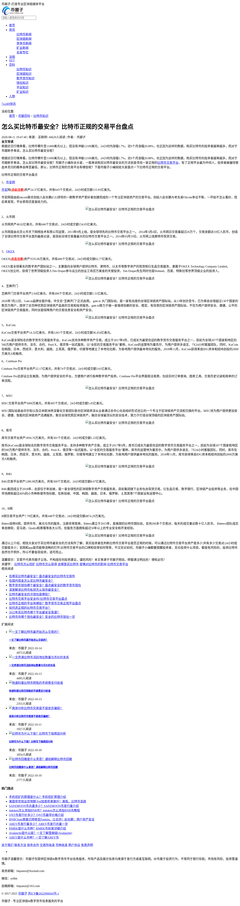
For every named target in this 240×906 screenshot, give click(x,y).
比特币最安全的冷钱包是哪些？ (30, 594)
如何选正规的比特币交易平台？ (30, 607)
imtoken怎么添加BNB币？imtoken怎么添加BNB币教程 (44, 810)
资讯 (12, 29)
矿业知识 (22, 91)
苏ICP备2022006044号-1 (43, 893)
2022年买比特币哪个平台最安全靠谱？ (34, 612)
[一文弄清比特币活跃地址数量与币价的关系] (39, 657)
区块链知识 (24, 73)
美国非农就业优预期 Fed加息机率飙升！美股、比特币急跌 (47, 801)
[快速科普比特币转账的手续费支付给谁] (36, 682)
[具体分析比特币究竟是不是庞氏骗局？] (36, 708)
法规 (12, 56)
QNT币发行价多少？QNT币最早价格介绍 (36, 815)
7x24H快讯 (9, 103)
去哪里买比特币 (68, 564)
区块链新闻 (24, 38)
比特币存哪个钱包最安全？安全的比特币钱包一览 (42, 616)
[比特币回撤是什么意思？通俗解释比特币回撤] (40, 759)
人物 (12, 96)
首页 (12, 25)
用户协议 (74, 845)
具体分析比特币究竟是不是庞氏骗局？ (29, 716)
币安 (5, 189)
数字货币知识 (25, 78)
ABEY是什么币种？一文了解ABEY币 (34, 837)
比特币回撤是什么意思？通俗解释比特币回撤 (33, 767)
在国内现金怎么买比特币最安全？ (31, 580)
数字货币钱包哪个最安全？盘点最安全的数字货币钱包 (45, 585)
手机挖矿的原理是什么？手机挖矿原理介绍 (37, 796)
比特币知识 (24, 69)
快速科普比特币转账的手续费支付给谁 (29, 690)
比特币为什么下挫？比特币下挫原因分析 (31, 741)
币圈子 (22, 893)
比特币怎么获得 (46, 564)
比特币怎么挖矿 (24, 564)
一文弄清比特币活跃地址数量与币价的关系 (32, 665)
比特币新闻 (24, 34)
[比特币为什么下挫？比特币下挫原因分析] (37, 733)
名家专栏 (22, 52)
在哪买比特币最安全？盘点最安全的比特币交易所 (42, 576)
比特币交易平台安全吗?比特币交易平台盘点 (38, 598)
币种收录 (62, 845)
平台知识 (22, 87)
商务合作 (33, 845)
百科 (12, 64)
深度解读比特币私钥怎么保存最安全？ (34, 589)
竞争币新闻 (24, 43)
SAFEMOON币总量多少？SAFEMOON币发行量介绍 (44, 806)
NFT (12, 60)
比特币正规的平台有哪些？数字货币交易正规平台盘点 (45, 603)
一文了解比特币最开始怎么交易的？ (28, 640)
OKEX (10, 251)
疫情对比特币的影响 (93, 564)
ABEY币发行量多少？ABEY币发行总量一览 (38, 824)
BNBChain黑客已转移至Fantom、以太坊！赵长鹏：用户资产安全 (51, 819)
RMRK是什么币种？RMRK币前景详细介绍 (37, 828)
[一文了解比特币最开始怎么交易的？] (34, 631)
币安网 (10, 182)
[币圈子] (13, 14)
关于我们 (8, 845)
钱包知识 (22, 82)
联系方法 (20, 845)
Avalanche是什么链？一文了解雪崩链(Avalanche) (40, 833)
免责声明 (87, 845)
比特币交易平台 (168, 162)
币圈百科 (24, 115)
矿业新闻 (22, 47)
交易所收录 (47, 845)
